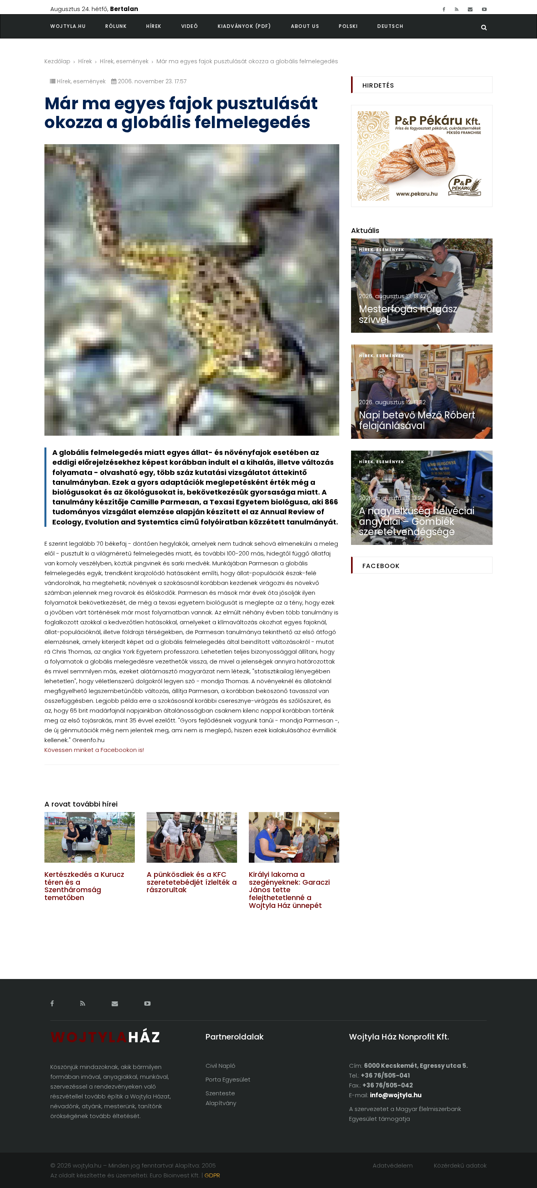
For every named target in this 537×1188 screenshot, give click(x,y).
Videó (190, 26)
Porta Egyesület (228, 1079)
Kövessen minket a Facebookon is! (94, 750)
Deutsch (390, 26)
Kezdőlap (57, 61)
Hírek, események (124, 61)
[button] (125, 26)
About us (305, 26)
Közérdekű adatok (460, 1165)
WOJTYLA (105, 1037)
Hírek (154, 26)
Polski (348, 26)
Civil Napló (220, 1066)
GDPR (212, 1175)
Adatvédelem (393, 1165)
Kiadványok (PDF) (244, 26)
